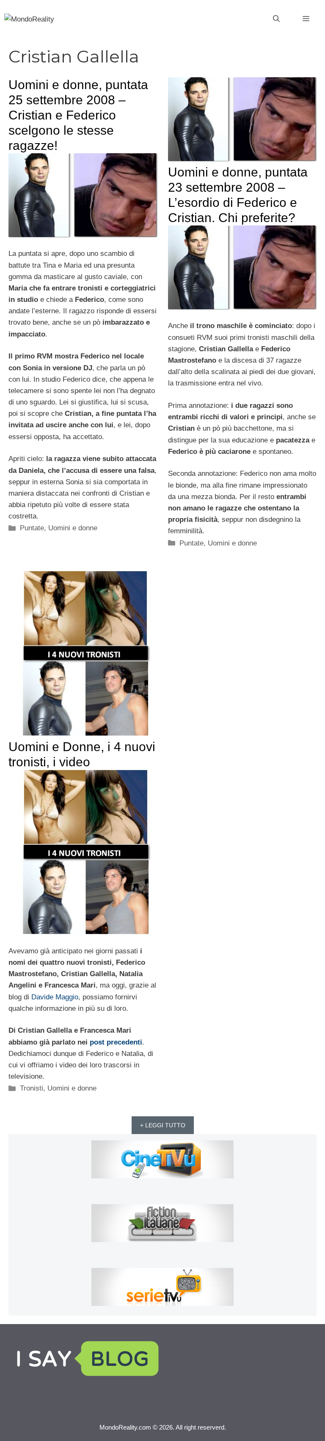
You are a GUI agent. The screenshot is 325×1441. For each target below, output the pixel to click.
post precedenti (116, 1042)
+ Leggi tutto (162, 1125)
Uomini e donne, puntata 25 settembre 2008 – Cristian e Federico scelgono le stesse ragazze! (78, 115)
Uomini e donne (72, 528)
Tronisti (31, 1088)
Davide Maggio (54, 997)
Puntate (32, 528)
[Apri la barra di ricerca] (276, 19)
